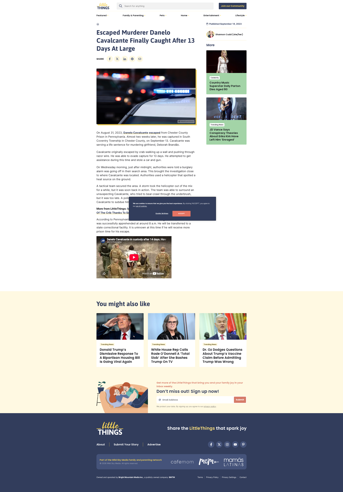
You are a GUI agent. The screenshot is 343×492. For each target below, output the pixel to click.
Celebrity (215, 78)
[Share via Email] (140, 59)
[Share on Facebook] (110, 59)
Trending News (217, 125)
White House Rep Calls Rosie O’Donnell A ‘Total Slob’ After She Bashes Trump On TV (170, 355)
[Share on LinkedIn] (125, 59)
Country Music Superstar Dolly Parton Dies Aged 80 (225, 86)
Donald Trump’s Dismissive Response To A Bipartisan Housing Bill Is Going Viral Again (120, 355)
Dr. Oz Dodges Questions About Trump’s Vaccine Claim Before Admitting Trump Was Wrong (222, 355)
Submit (240, 399)
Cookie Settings (162, 213)
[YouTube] (235, 444)
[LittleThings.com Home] (103, 6)
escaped (154, 132)
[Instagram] (227, 444)
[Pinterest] (243, 444)
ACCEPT (181, 213)
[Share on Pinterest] (132, 59)
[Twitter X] (219, 444)
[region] (172, 209)
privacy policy (210, 406)
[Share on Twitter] (117, 59)
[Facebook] (211, 444)
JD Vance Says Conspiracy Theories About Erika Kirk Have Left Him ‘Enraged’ (224, 135)
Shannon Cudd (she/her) (229, 34)
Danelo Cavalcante (135, 132)
